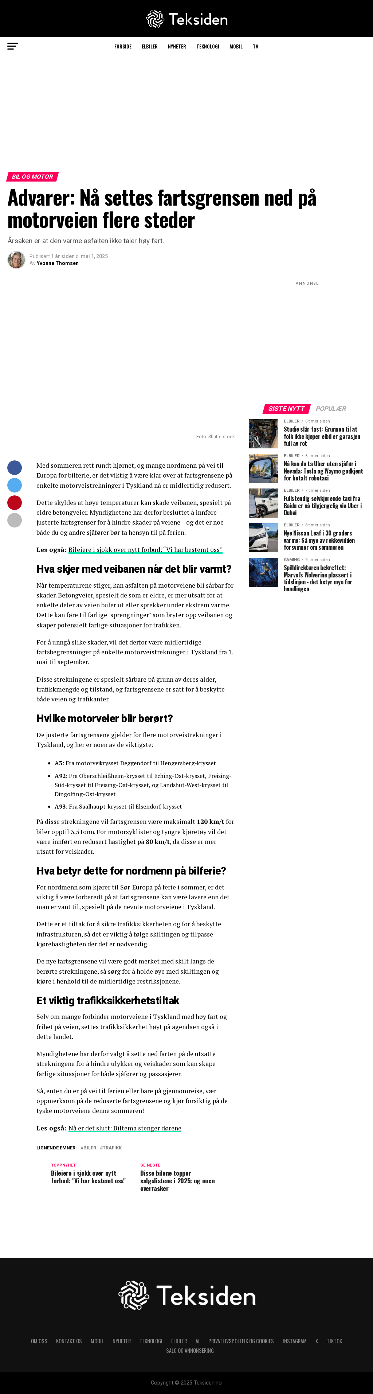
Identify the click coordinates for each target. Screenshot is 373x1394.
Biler (89, 1148)
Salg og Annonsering (190, 1350)
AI (198, 1341)
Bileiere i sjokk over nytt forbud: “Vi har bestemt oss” (145, 549)
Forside (122, 46)
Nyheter (177, 46)
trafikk (112, 1148)
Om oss (39, 1341)
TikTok (334, 1341)
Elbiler (150, 46)
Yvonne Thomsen (58, 263)
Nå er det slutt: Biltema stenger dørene (124, 1128)
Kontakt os (69, 1341)
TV (255, 46)
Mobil (236, 46)
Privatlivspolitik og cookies (241, 1341)
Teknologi (207, 46)
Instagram (295, 1341)
